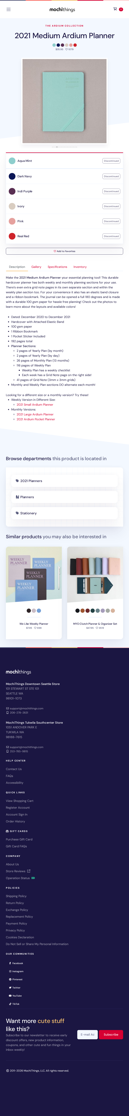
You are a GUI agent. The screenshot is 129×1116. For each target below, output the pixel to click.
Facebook (19, 963)
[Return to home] (62, 9)
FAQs (9, 776)
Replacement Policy (19, 917)
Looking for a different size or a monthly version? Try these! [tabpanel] (63, 348)
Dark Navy (24, 176)
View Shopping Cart (19, 801)
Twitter (17, 987)
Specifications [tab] (57, 267)
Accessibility (14, 783)
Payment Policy (16, 924)
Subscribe (113, 1034)
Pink (20, 221)
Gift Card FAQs (16, 846)
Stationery (28, 513)
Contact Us (14, 769)
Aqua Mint (24, 161)
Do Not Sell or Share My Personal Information (37, 944)
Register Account (18, 808)
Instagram (19, 971)
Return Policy (15, 903)
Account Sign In (16, 814)
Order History (15, 821)
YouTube (18, 995)
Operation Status (18, 878)
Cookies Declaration (20, 937)
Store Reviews (16, 871)
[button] (64, 101)
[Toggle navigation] (8, 9)
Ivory (20, 206)
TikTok (17, 1003)
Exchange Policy (17, 910)
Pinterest (18, 979)
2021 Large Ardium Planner (35, 414)
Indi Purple (24, 191)
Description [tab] (17, 267)
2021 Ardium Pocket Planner (36, 419)
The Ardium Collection (64, 25)
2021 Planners (31, 481)
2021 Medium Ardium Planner (64, 36)
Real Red (23, 236)
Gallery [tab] (36, 267)
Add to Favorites (65, 251)
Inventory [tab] (80, 267)
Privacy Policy (15, 930)
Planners (27, 497)
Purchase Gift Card (19, 839)
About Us (12, 864)
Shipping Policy (16, 896)
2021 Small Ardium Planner (35, 405)
